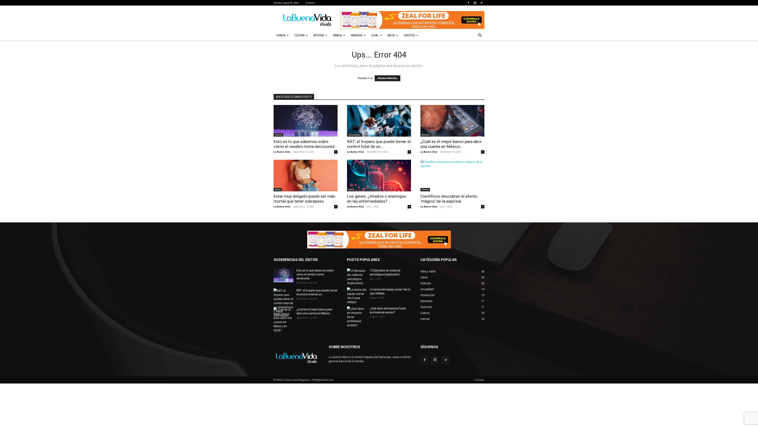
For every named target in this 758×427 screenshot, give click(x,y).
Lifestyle (409, 35)
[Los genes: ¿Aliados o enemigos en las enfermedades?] (379, 175)
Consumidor (354, 134)
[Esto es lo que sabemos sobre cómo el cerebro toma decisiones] (306, 121)
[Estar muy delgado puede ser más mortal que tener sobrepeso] (306, 175)
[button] (479, 36)
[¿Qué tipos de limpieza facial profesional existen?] (357, 316)
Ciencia (280, 35)
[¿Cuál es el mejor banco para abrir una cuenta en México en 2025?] (452, 121)
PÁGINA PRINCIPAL (387, 78)
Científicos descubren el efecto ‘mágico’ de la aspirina (448, 199)
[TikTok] (481, 3)
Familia (337, 35)
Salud (391, 35)
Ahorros (426, 134)
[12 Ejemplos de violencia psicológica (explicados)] (357, 276)
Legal (374, 35)
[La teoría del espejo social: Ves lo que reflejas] (357, 295)
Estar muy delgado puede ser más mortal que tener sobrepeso (304, 199)
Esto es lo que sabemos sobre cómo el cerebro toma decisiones (304, 144)
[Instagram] (475, 3)
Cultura (299, 35)
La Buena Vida (282, 151)
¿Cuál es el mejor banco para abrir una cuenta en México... (451, 144)
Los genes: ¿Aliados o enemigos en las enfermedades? (376, 199)
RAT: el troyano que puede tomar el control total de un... (379, 144)
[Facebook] (468, 3)
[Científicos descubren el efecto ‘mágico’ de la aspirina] (452, 175)
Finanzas (356, 35)
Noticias (318, 35)
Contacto (310, 2)
